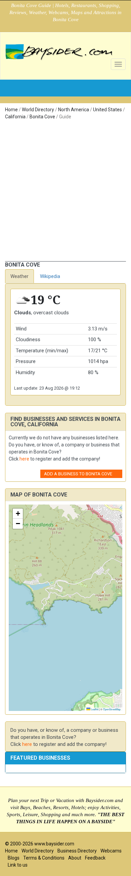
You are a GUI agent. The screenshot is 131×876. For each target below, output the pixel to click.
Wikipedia (50, 276)
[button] (18, 514)
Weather (19, 276)
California (15, 116)
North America (73, 109)
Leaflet (94, 709)
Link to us (18, 865)
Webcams (111, 850)
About (74, 858)
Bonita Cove (42, 116)
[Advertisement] (65, 192)
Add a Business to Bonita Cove (78, 473)
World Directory (38, 109)
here (24, 459)
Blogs (13, 858)
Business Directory (77, 850)
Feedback (95, 858)
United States (107, 109)
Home (11, 109)
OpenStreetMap (112, 709)
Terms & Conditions (43, 858)
